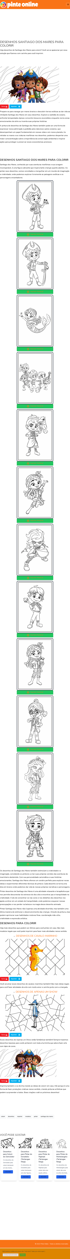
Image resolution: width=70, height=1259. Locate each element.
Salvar (3, 106)
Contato (2, 1244)
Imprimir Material (36, 234)
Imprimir (14, 106)
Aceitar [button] (23, 1255)
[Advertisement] (35, 26)
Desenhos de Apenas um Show (36, 992)
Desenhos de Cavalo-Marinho (36, 936)
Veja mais (8, 1171)
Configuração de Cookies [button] (10, 1255)
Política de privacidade (14, 1244)
